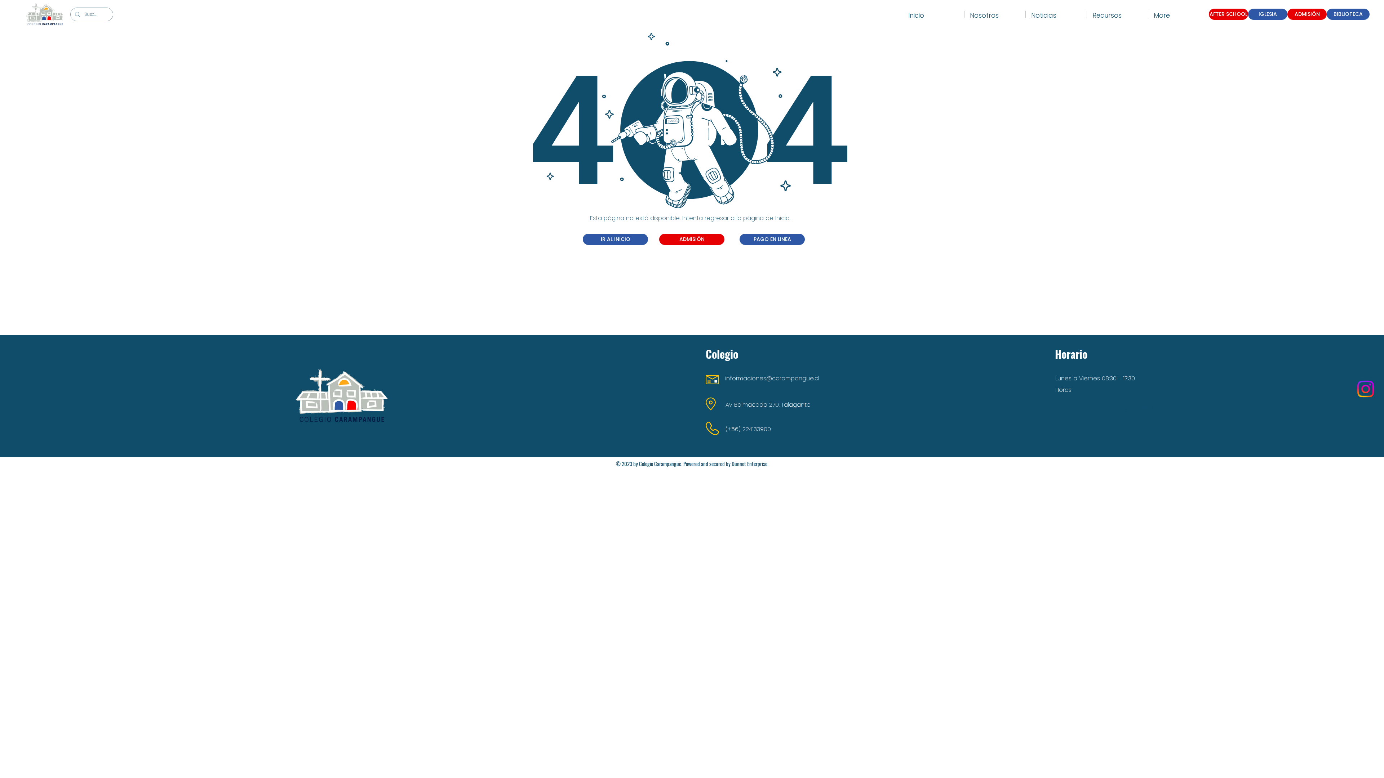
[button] (994, 14)
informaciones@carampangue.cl (772, 378)
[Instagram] (1365, 389)
